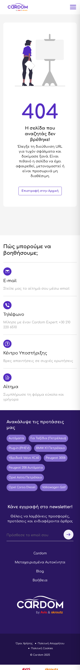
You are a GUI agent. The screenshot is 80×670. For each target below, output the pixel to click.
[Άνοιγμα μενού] (73, 7)
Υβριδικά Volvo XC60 (24, 457)
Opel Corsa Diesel (22, 487)
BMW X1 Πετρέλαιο (50, 448)
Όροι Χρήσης (24, 643)
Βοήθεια (40, 580)
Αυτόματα (16, 438)
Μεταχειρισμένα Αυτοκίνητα (40, 562)
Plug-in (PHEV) (19, 448)
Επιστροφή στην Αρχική (40, 190)
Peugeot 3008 (55, 457)
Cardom (40, 553)
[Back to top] (67, 645)
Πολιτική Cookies (42, 648)
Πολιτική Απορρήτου (51, 643)
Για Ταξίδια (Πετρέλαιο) (48, 438)
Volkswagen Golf (54, 487)
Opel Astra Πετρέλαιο (25, 477)
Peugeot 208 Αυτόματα (26, 467)
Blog (40, 571)
